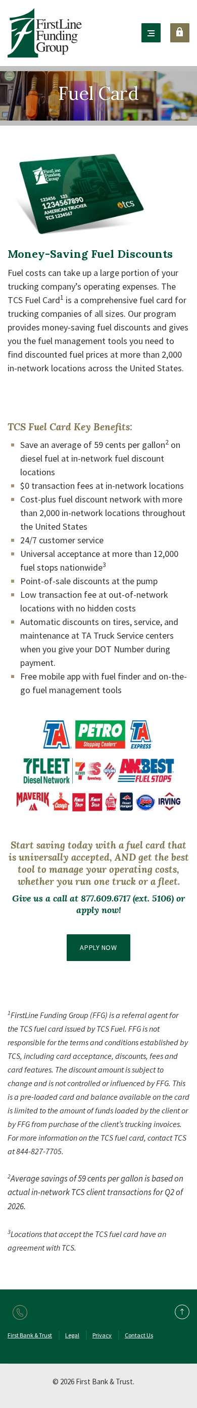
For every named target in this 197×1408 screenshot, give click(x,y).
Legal (72, 1335)
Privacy (102, 1335)
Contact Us (139, 1335)
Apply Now (98, 947)
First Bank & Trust (30, 1335)
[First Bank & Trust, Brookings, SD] (45, 32)
